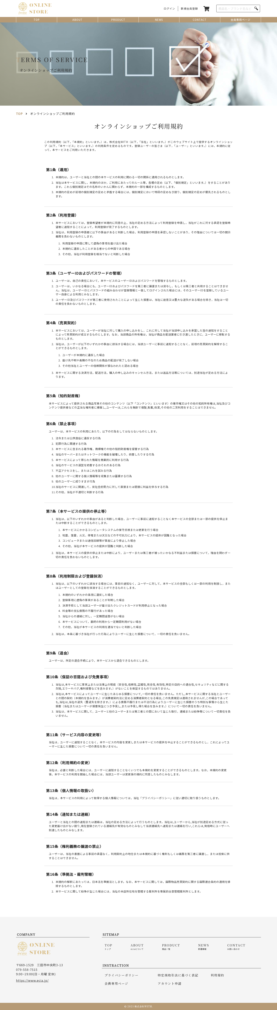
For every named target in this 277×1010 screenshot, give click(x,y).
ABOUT (77, 20)
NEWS (159, 20)
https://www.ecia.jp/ (32, 980)
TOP (37, 20)
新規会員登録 (189, 8)
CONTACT (200, 20)
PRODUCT (118, 20)
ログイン (169, 8)
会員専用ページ (240, 20)
